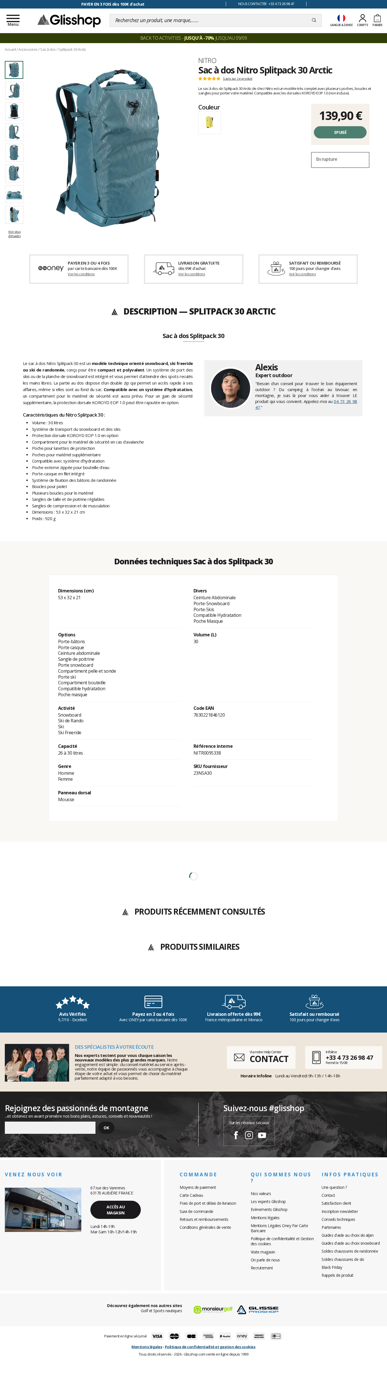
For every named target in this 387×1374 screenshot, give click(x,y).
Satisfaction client (336, 1203)
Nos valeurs (261, 1193)
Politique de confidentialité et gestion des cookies (210, 1346)
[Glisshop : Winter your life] (69, 20)
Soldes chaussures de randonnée (350, 1251)
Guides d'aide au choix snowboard (351, 1243)
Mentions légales (265, 1217)
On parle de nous (265, 1260)
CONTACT (269, 1059)
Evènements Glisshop (269, 1209)
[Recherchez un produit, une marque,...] (314, 20)
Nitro (207, 60)
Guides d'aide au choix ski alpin (347, 1235)
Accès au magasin (116, 1209)
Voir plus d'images (14, 233)
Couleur (209, 107)
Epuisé (340, 132)
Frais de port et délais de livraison (208, 1203)
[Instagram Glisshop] (249, 1136)
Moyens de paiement (198, 1187)
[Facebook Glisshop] (236, 1136)
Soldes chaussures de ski (343, 1259)
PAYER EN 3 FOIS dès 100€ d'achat (112, 4)
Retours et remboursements (204, 1219)
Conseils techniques (338, 1219)
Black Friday (332, 1267)
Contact (328, 1195)
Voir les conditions (81, 274)
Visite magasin (263, 1252)
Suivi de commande (196, 1211)
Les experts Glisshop (268, 1201)
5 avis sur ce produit (237, 79)
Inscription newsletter (340, 1211)
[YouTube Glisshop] (262, 1136)
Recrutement (262, 1267)
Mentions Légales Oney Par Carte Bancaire (279, 1228)
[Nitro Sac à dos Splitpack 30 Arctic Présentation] (107, 148)
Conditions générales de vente (205, 1227)
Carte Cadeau (191, 1195)
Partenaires (331, 1227)
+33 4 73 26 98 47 (349, 1057)
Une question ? (334, 1187)
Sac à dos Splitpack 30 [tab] (193, 336)
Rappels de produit (337, 1275)
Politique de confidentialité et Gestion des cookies (282, 1241)
